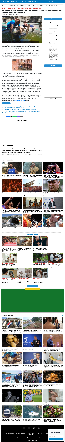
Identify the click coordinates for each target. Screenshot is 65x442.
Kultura (34, 1)
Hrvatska (20, 1)
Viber (18, 116)
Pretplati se (56, 438)
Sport (29, 1)
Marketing (31, 434)
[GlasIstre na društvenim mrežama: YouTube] (35, 428)
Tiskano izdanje (42, 438)
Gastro (4, 5)
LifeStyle (39, 1)
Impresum (40, 433)
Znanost (30, 5)
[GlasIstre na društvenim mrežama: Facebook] (25, 428)
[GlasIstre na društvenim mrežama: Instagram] (39, 428)
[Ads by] (15, 71)
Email (21, 116)
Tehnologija (36, 5)
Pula (4, 1)
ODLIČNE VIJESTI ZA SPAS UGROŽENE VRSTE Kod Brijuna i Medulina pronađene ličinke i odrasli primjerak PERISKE (23, 112)
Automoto (16, 5)
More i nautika (23, 5)
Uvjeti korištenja (31, 433)
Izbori (46, 5)
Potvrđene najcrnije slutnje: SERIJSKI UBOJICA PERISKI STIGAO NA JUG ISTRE (20, 109)
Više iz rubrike (32, 234)
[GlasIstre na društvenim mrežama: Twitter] (30, 428)
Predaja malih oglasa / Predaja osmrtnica (26, 438)
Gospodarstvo (10, 5)
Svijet (25, 1)
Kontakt (47, 433)
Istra (8, 1)
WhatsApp (14, 116)
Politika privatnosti (20, 433)
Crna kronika (14, 1)
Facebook (8, 116)
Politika (51, 5)
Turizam (55, 5)
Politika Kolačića (10, 433)
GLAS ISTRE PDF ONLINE (19, 100)
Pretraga (51, 1)
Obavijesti (42, 5)
